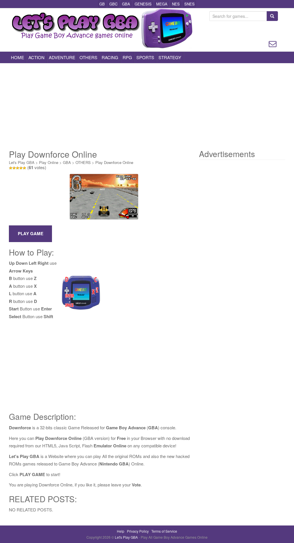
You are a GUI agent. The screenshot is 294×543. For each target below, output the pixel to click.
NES (176, 4)
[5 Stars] (24, 168)
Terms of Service (164, 531)
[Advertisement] (147, 106)
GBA (126, 4)
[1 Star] (10, 168)
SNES (189, 4)
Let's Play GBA (21, 162)
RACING (110, 57)
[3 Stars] (17, 168)
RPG (127, 57)
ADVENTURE (62, 57)
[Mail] (272, 43)
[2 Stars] (14, 168)
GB (102, 4)
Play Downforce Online (114, 162)
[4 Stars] (21, 168)
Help (120, 531)
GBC (113, 4)
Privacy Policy (138, 531)
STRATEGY (169, 57)
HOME (17, 57)
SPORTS (145, 57)
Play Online (48, 162)
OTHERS (88, 57)
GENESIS (143, 4)
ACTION (36, 57)
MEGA (161, 4)
